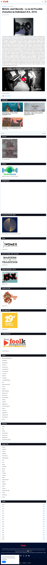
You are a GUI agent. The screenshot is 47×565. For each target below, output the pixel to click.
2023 (23, 532)
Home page (4, 6)
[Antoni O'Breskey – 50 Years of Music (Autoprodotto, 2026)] (12, 107)
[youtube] (29, 556)
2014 (23, 513)
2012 (23, 508)
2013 (23, 510)
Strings (3, 408)
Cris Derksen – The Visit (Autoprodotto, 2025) (11, 127)
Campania (4, 453)
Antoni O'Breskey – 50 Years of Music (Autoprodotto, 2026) (10, 113)
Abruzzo (3, 447)
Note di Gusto (4, 395)
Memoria (4, 388)
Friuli (3, 460)
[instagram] (23, 556)
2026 (23, 539)
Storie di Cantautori (5, 406)
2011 (23, 506)
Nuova (3, 133)
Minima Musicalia (5, 390)
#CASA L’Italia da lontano (7, 358)
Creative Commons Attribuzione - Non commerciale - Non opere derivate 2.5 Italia (30, 552)
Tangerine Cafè (5, 414)
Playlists (3, 399)
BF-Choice (4, 364)
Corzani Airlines (5, 371)
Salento (3, 481)
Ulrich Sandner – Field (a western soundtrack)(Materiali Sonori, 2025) (33, 113)
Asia (3, 428)
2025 (23, 537)
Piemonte (4, 475)
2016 (23, 517)
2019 (23, 523)
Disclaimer (24, 562)
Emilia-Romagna (5, 457)
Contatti (29, 562)
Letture (3, 386)
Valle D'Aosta (4, 494)
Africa (3, 426)
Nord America (4, 435)
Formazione (4, 377)
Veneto (3, 497)
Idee (3, 382)
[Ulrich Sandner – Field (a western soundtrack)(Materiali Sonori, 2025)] (34, 107)
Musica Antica (5, 393)
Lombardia (4, 466)
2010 (23, 504)
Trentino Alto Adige (5, 490)
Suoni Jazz (4, 410)
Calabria (3, 451)
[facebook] (21, 556)
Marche (3, 468)
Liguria (3, 464)
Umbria (3, 492)
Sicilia (3, 486)
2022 (23, 530)
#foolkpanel (4, 360)
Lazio (3, 462)
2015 (23, 515)
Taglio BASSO (4, 412)
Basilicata (4, 449)
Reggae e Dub (4, 404)
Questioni (4, 401)
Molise (3, 470)
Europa (3, 430)
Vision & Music (5, 417)
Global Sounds (5, 433)
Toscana (3, 488)
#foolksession (4, 362)
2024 (23, 534)
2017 (23, 519)
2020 (23, 526)
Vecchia (43, 133)
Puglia (3, 477)
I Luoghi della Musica (6, 380)
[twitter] (26, 556)
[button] (1, 2)
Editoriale (4, 375)
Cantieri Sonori (5, 367)
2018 (23, 521)
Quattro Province (5, 479)
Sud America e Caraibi (6, 439)
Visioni (3, 419)
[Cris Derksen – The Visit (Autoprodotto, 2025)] (12, 122)
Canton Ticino (4, 455)
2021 (23, 528)
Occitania (4, 473)
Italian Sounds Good (6, 384)
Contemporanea (10, 6)
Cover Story (4, 373)
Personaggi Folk (5, 397)
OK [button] (4, 561)
